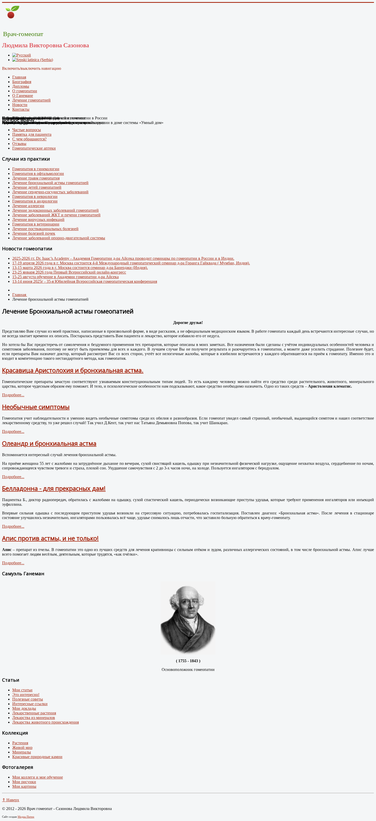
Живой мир (22, 747)
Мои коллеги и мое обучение (37, 777)
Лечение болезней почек (33, 233)
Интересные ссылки (30, 704)
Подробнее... (13, 395)
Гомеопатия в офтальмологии (38, 173)
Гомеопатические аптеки (34, 148)
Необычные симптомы (36, 406)
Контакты (20, 109)
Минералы (21, 752)
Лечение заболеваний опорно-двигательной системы (58, 238)
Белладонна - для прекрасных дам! (54, 488)
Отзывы (19, 143)
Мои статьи (22, 690)
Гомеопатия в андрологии (35, 201)
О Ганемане (22, 95)
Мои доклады (24, 708)
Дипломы (20, 86)
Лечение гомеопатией (31, 100)
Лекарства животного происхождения (45, 722)
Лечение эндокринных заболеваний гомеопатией (55, 210)
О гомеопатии (24, 91)
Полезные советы (27, 699)
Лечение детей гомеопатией (36, 187)
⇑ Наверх (10, 800)
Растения (20, 743)
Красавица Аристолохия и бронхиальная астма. (72, 370)
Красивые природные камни (37, 757)
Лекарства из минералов (33, 717)
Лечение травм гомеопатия (36, 178)
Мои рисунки (24, 782)
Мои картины (24, 786)
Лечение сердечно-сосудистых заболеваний (50, 192)
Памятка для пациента (31, 134)
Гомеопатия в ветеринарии (35, 224)
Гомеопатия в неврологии (35, 196)
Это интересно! (25, 694)
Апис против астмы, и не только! (50, 538)
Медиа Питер (26, 816)
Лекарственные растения (34, 713)
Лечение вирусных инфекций (38, 219)
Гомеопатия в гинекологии (35, 169)
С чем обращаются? (29, 139)
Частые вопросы (26, 130)
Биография (21, 82)
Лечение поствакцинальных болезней (45, 229)
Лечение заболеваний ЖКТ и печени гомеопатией (56, 215)
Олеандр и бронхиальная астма (49, 443)
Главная (19, 77)
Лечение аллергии (28, 206)
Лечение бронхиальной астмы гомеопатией (50, 183)
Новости (19, 105)
